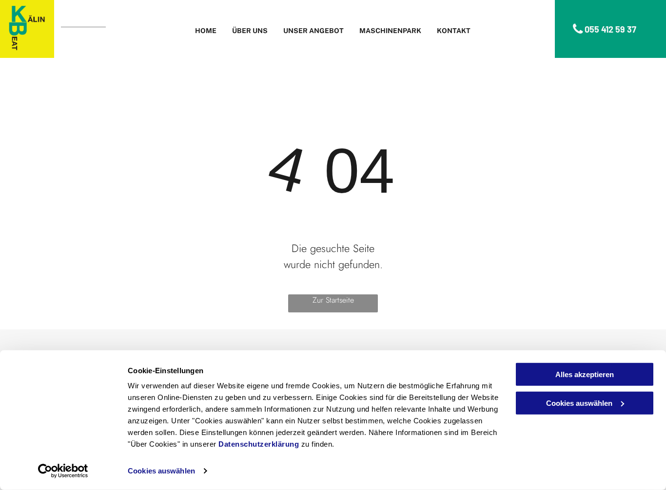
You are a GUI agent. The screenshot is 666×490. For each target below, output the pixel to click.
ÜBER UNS (250, 31)
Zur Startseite (333, 300)
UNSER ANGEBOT (313, 31)
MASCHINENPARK (390, 31)
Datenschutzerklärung (258, 444)
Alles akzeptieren (584, 374)
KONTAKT (453, 31)
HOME (205, 31)
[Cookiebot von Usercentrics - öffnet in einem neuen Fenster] (63, 471)
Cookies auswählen (161, 471)
